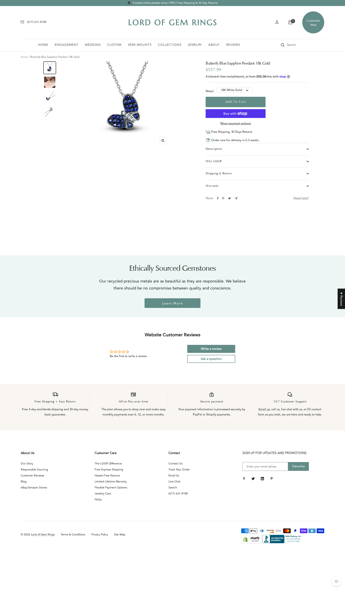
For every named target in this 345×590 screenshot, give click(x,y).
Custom (114, 45)
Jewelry (195, 45)
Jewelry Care (103, 493)
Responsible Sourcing (34, 469)
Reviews (233, 45)
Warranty (212, 186)
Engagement (66, 45)
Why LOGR (214, 161)
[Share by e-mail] (236, 198)
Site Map (119, 534)
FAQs (98, 499)
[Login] (277, 22)
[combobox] (297, 45)
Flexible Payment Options (111, 487)
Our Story (27, 463)
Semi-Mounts (140, 45)
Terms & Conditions (73, 534)
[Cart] (290, 22)
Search (173, 487)
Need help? (301, 198)
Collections (169, 45)
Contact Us (175, 463)
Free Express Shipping (109, 469)
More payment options (235, 123)
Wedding (93, 45)
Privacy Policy (99, 534)
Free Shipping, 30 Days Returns (231, 132)
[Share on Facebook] (218, 198)
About (214, 45)
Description (214, 149)
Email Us (174, 475)
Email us (264, 409)
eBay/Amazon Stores (34, 487)
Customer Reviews (32, 475)
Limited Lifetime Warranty (111, 481)
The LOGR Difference (108, 463)
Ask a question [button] (211, 358)
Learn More (172, 303)
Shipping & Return (219, 173)
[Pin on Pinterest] (223, 198)
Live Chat (174, 481)
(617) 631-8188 (178, 493)
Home (43, 45)
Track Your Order (179, 469)
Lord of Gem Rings (43, 534)
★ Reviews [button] (341, 299)
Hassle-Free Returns (107, 475)
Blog (24, 481)
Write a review (211, 348)
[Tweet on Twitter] (229, 198)
